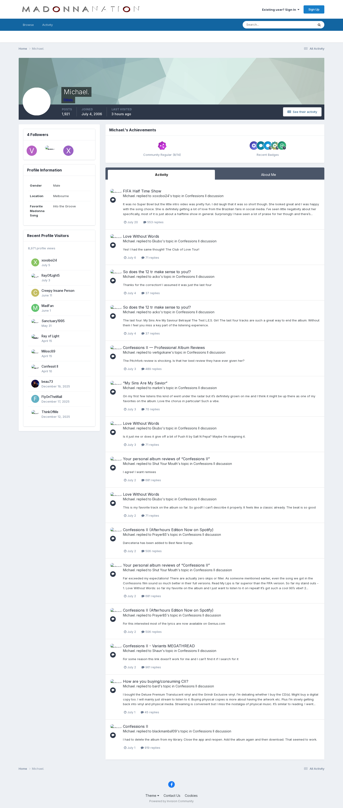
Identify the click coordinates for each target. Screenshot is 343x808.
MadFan (48, 306)
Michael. (129, 196)
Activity (47, 25)
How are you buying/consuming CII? (155, 681)
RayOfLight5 (51, 275)
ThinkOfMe (50, 412)
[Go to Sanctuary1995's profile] (35, 323)
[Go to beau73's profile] (35, 384)
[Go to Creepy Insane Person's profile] (35, 293)
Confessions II (135, 726)
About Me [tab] (268, 175)
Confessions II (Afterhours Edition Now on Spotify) (168, 529)
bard (156, 686)
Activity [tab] (161, 175)
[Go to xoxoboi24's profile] (35, 262)
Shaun (157, 651)
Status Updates (297, 24)
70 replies (152, 409)
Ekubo (157, 241)
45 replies (151, 712)
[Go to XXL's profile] (68, 151)
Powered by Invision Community (171, 801)
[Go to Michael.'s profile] (115, 194)
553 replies (155, 222)
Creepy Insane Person (58, 291)
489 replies (153, 369)
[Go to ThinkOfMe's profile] (35, 414)
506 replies (153, 551)
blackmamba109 (164, 731)
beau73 (47, 381)
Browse (28, 25)
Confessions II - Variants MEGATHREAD (159, 646)
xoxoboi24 (49, 260)
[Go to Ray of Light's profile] (35, 338)
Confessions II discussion (204, 196)
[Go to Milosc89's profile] (35, 353)
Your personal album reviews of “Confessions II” (166, 458)
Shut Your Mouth (165, 464)
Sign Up (313, 9)
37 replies (152, 293)
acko (156, 277)
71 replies (151, 257)
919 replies (152, 747)
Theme (151, 796)
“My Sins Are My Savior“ (145, 383)
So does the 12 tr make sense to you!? (157, 271)
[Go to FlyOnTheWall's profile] (35, 399)
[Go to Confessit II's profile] (35, 369)
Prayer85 (159, 534)
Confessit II (50, 366)
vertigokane (161, 352)
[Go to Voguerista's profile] (32, 151)
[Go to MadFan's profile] (35, 308)
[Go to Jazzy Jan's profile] (50, 151)
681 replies (152, 480)
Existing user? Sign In (280, 9)
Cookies (191, 796)
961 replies (152, 667)
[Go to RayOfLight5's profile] (35, 278)
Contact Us (172, 796)
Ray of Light (50, 336)
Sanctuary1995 (53, 321)
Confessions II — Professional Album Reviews (164, 347)
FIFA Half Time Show (142, 191)
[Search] (319, 24)
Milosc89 (48, 351)
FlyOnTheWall (52, 397)
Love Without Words (141, 236)
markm (157, 388)
